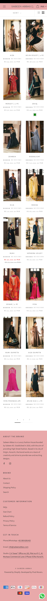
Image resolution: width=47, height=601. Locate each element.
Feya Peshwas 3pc (12, 401)
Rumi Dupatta (12, 352)
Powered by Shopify (12, 572)
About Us (6, 478)
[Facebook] (4, 463)
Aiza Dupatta (34, 352)
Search (6, 492)
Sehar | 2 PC (12, 304)
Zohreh (12, 156)
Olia (12, 205)
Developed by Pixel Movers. (32, 572)
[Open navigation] (4, 6)
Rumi (12, 253)
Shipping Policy (9, 487)
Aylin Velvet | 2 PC (35, 55)
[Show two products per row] (43, 12)
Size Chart (7, 511)
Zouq (34, 104)
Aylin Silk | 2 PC (35, 401)
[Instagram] (10, 463)
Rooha (35, 205)
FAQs (5, 507)
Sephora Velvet (35, 253)
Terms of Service (9, 525)
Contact (6, 483)
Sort (16, 13)
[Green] (35, 115)
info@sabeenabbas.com (18, 547)
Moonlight (34, 156)
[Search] (32, 6)
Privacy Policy (8, 521)
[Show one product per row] (39, 12)
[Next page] (30, 420)
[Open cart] (37, 6)
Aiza (12, 55)
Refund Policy (8, 516)
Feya (35, 304)
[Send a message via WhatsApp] (42, 596)
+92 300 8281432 (24, 540)
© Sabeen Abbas (23, 568)
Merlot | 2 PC (12, 104)
